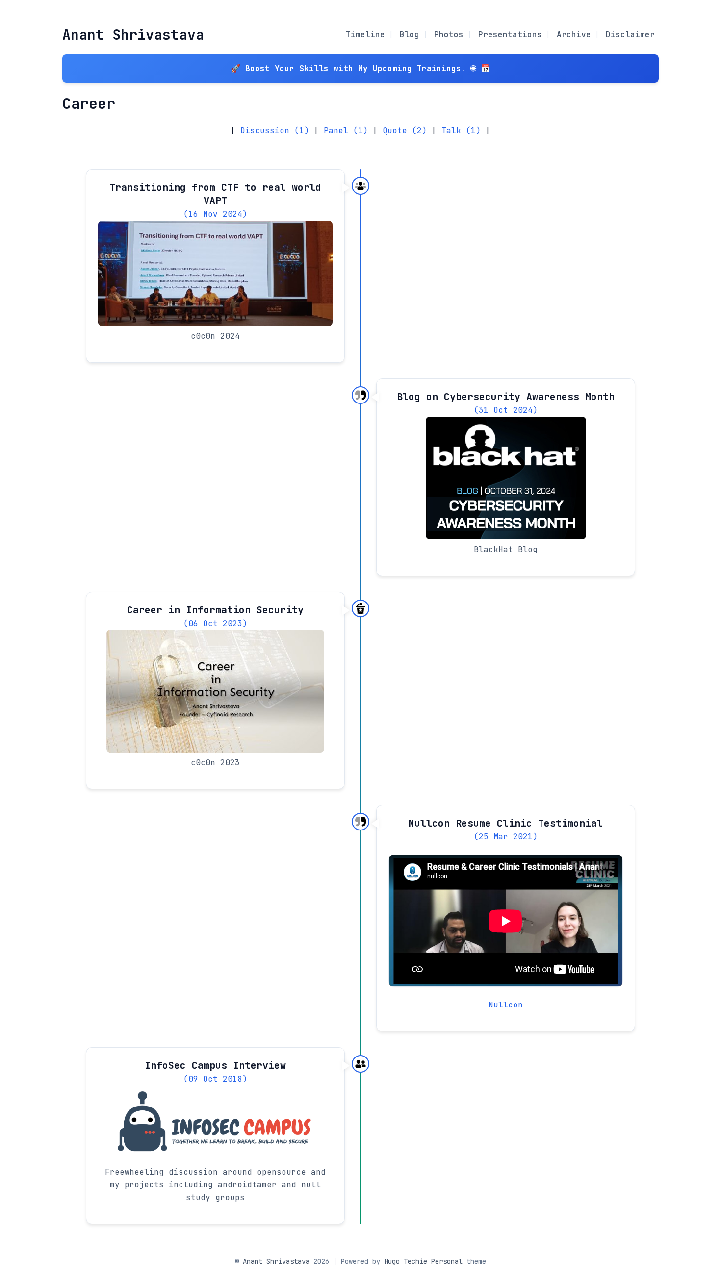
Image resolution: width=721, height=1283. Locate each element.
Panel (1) (346, 131)
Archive (574, 34)
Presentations (510, 34)
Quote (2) (405, 131)
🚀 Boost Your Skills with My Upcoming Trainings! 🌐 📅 (360, 68)
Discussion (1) (274, 131)
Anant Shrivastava (133, 34)
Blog (409, 34)
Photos (449, 34)
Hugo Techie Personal (423, 1261)
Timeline (365, 34)
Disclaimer (630, 34)
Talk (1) (461, 131)
